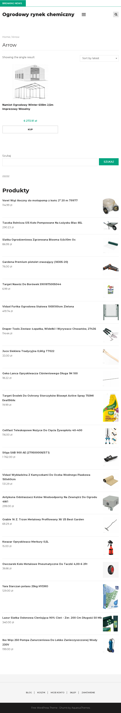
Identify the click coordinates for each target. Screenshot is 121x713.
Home (6, 37)
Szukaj (6, 155)
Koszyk (41, 692)
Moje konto (57, 692)
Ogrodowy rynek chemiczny (38, 14)
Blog (29, 692)
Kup (30, 129)
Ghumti (63, 707)
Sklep (73, 692)
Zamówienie (88, 692)
